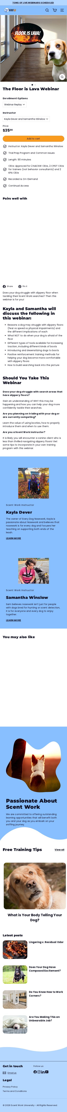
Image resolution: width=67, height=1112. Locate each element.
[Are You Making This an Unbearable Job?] (15, 1024)
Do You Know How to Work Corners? (46, 993)
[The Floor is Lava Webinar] (33, 220)
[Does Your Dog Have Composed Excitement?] (15, 974)
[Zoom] (62, 77)
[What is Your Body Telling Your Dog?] (35, 886)
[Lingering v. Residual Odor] (15, 949)
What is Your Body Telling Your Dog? (35, 918)
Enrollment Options (15, 98)
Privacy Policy (10, 1086)
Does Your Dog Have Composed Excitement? (45, 969)
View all (59, 849)
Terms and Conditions (15, 1091)
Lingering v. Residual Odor (46, 942)
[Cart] (54, 10)
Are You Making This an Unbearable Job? (44, 1018)
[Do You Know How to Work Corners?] (15, 999)
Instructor (9, 112)
